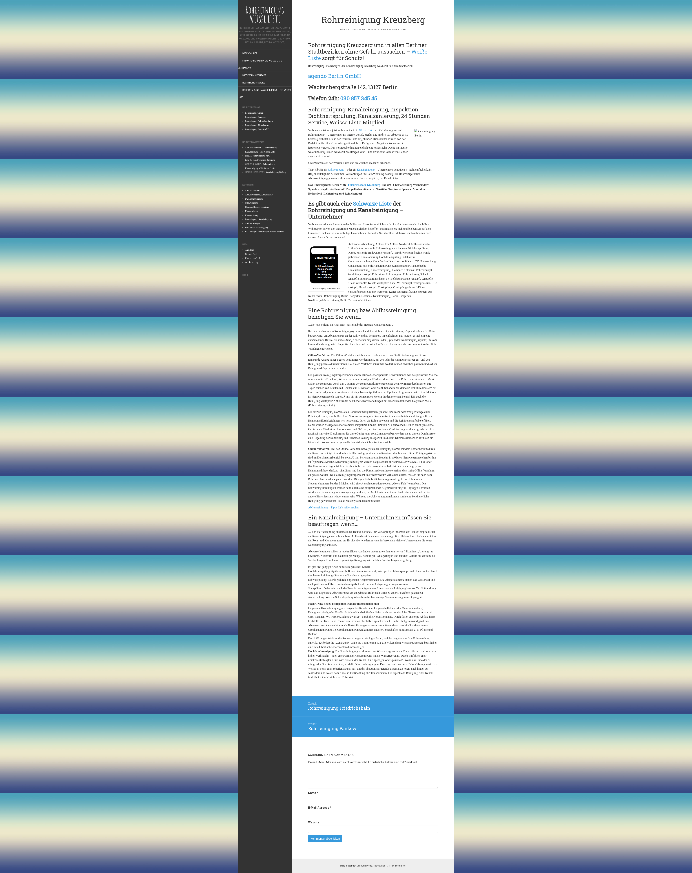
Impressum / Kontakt (254, 75)
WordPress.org (251, 262)
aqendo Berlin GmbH (334, 75)
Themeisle (400, 866)
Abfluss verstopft (252, 190)
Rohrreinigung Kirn (261, 155)
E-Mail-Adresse (319, 807)
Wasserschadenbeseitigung (256, 227)
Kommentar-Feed (252, 258)
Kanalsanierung (251, 215)
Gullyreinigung (251, 202)
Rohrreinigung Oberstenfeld (257, 129)
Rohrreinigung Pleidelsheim (257, 125)
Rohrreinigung (336, 169)
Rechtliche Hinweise (253, 82)
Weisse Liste (366, 130)
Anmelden (249, 249)
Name (313, 793)
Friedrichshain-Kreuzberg (364, 185)
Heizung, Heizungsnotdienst (257, 206)
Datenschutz (249, 53)
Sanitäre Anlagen (252, 223)
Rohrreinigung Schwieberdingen (259, 121)
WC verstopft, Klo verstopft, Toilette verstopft (264, 231)
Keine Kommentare (393, 29)
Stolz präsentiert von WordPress (356, 866)
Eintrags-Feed (251, 253)
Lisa (247, 155)
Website (313, 822)
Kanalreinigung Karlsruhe (264, 159)
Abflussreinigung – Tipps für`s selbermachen (333, 507)
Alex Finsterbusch (253, 147)
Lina (247, 159)
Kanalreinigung (251, 211)
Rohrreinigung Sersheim (255, 116)
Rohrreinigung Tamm (254, 112)
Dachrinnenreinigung (254, 198)
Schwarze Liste (372, 203)
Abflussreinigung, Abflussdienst (259, 194)
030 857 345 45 (358, 98)
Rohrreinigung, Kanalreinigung (258, 219)
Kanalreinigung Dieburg (276, 172)
